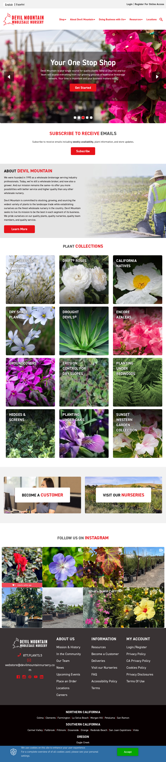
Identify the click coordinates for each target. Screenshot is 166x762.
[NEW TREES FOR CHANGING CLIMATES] (30, 285)
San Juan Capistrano (120, 730)
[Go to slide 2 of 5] (79, 117)
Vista (136, 730)
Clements (51, 717)
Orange (85, 730)
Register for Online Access (149, 4)
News (60, 667)
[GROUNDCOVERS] (30, 387)
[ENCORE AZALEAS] (137, 336)
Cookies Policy (136, 667)
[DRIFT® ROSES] (83, 285)
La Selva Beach (80, 717)
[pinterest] (30, 677)
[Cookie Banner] (83, 754)
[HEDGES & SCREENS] (30, 439)
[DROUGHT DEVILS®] (83, 336)
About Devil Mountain (81, 19)
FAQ (94, 674)
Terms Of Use (135, 681)
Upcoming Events (68, 674)
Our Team (63, 661)
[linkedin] (41, 677)
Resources (135, 19)
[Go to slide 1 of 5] (75, 117)
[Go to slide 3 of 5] (83, 117)
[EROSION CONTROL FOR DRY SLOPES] (83, 387)
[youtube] (35, 677)
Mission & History (68, 647)
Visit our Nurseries (104, 667)
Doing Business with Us (111, 19)
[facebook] (18, 677)
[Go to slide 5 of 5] (91, 117)
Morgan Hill (96, 717)
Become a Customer (105, 654)
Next (157, 76)
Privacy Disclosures (139, 674)
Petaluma (110, 717)
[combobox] (8, 4)
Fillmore (61, 730)
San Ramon (123, 717)
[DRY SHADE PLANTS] (30, 336)
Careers (61, 695)
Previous (9, 76)
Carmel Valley (35, 730)
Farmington (64, 717)
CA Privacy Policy (138, 661)
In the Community (68, 654)
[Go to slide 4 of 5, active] (87, 117)
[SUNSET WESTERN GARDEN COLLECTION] (137, 439)
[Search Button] (161, 20)
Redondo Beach (98, 730)
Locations (151, 19)
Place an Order (66, 681)
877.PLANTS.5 (32, 655)
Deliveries (98, 661)
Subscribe (83, 151)
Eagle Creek (83, 742)
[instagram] (24, 677)
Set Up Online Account (83, 85)
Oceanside (73, 730)
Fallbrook (50, 730)
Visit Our (123, 495)
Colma (40, 717)
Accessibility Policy (104, 681)
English (9, 4)
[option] (20, 4)
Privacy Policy (136, 654)
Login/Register (136, 647)
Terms (95, 688)
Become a (42, 495)
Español (20, 4)
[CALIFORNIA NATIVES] (137, 285)
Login (129, 4)
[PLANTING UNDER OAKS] (83, 439)
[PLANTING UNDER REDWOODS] (137, 387)
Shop (62, 19)
